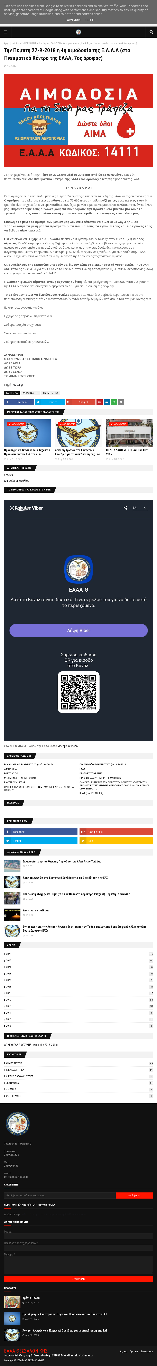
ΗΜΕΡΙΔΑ (79, 1089)
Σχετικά (134, 1351)
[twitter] (40, 840)
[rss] (116, 840)
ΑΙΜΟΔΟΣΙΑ (10, 768)
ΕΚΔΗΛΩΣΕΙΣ (79, 1082)
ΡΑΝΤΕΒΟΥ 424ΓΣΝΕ (14, 782)
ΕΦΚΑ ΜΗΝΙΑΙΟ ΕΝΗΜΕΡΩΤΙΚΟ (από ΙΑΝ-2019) (28, 764)
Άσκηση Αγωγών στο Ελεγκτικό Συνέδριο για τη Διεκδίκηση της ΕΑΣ (65, 877)
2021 (79, 986)
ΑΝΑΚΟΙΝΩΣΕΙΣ (30, 393)
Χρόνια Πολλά (31, 1298)
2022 (79, 980)
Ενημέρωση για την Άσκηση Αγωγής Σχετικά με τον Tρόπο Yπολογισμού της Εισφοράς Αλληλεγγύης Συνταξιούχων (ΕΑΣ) (84, 928)
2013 (79, 1025)
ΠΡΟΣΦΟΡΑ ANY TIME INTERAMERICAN (100, 777)
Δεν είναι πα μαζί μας (36, 910)
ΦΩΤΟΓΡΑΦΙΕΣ (79, 1095)
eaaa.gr (18, 384)
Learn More (72, 20)
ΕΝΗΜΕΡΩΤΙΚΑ (28, 43)
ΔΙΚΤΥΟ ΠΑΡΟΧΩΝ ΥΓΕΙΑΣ (79, 1076)
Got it (90, 20)
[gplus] (116, 831)
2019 (79, 999)
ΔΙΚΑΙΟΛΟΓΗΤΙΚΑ (79, 1069)
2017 (79, 1012)
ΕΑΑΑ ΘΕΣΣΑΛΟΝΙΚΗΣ (26, 1351)
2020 (79, 993)
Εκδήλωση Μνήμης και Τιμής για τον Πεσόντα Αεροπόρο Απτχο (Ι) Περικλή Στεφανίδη (76, 894)
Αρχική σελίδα (11, 43)
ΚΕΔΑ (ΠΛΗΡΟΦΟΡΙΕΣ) (91, 793)
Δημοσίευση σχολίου (16, 480)
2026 (79, 953)
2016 (79, 1019)
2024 (79, 967)
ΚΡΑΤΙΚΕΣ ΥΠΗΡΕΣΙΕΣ (91, 773)
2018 (79, 1006)
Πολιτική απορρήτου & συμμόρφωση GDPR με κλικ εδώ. (53, 1214)
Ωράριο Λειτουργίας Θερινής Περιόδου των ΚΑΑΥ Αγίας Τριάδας (62, 861)
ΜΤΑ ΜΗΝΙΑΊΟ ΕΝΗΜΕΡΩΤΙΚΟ (20, 777)
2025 (79, 960)
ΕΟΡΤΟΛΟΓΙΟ (11, 773)
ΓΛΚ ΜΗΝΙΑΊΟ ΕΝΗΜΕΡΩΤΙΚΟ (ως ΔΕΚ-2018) (103, 764)
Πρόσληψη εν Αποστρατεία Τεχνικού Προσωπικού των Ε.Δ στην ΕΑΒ (64, 1314)
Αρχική (123, 1351)
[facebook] (40, 831)
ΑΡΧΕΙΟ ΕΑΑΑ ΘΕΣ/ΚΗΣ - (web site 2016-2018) (31, 1044)
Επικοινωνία (147, 1351)
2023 (79, 973)
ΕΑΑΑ (82, 768)
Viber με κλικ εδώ (68, 746)
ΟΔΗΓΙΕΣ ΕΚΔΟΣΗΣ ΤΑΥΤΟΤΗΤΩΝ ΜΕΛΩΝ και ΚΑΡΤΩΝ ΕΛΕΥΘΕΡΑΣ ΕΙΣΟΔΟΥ (39, 788)
